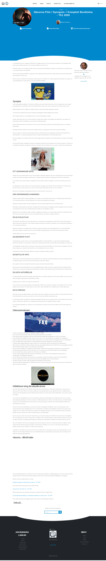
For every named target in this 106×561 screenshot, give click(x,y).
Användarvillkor (23, 542)
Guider (41, 3)
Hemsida (34, 3)
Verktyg (48, 3)
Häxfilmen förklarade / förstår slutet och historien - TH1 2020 (26, 482)
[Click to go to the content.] (53, 59)
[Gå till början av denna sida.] (53, 517)
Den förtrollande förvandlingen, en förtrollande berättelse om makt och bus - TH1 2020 (32, 495)
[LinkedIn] (83, 74)
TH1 (66, 9)
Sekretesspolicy (22, 544)
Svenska (101, 3)
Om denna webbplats (69, 3)
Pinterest (23, 540)
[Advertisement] (53, 40)
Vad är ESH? (84, 81)
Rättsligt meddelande (22, 547)
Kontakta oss (57, 3)
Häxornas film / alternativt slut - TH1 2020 (22, 489)
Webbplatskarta (23, 549)
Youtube (23, 538)
